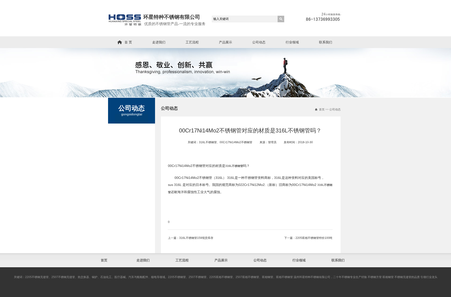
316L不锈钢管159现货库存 (196, 238)
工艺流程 (192, 42)
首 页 (128, 42)
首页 (322, 109)
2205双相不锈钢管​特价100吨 (313, 238)
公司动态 (258, 42)
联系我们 (325, 42)
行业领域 (292, 42)
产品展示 (225, 42)
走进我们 (158, 42)
